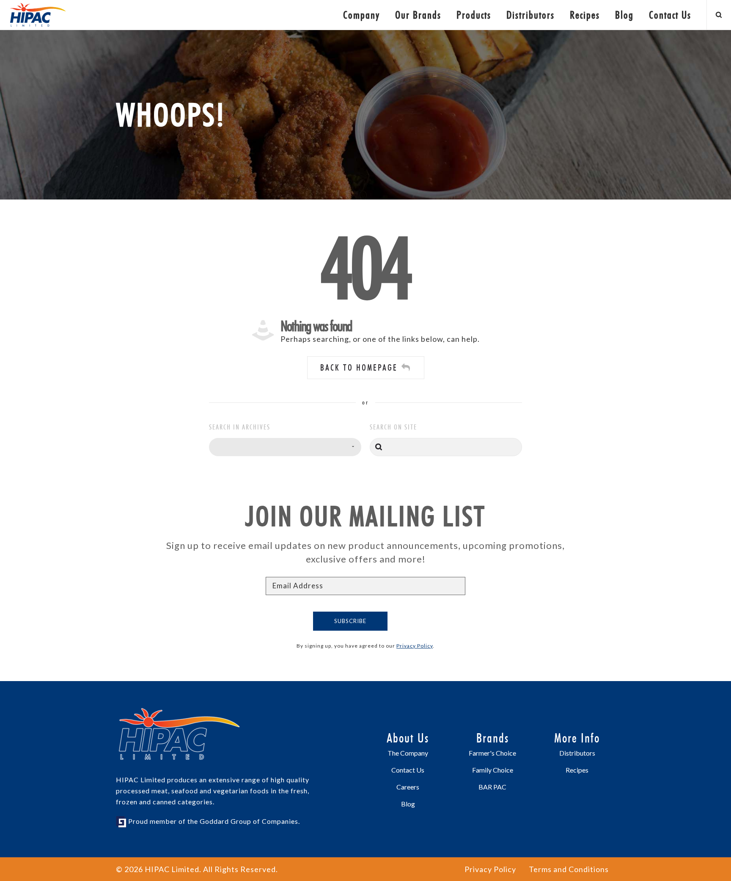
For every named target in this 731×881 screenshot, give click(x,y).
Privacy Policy (414, 646)
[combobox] (285, 447)
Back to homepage (359, 368)
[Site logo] (38, 15)
